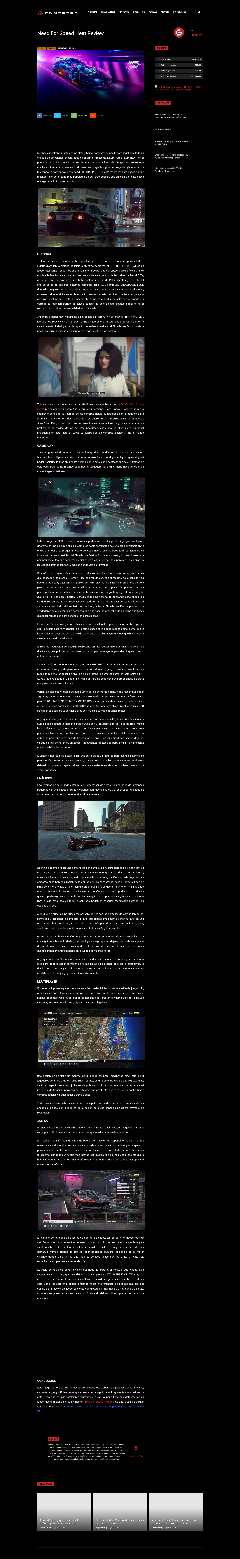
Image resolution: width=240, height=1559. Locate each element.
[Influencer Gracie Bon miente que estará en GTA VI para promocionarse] (176, 1512)
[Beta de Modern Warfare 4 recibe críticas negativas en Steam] (120, 1512)
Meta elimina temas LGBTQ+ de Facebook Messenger (168, 170)
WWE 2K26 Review (163, 129)
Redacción (196, 34)
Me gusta (196, 59)
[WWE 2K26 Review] (198, 130)
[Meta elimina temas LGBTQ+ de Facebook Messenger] (198, 170)
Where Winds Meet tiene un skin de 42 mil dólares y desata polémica (171, 156)
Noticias (42, 48)
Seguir (198, 65)
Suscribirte (195, 76)
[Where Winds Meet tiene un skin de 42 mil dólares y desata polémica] (198, 157)
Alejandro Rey (46, 1527)
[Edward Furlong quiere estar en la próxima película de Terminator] (64, 1512)
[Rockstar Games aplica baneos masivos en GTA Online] (198, 143)
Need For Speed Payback (99, 1402)
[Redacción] (182, 32)
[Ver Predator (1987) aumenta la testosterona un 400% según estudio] (198, 116)
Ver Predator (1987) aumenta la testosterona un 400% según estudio (171, 116)
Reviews (51, 48)
